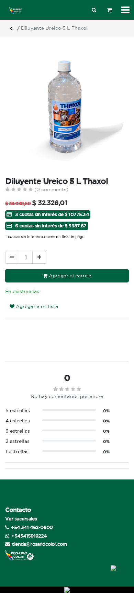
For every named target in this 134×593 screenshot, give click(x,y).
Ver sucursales (21, 519)
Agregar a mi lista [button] (36, 306)
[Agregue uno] (39, 257)
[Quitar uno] (12, 257)
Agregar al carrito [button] (69, 275)
